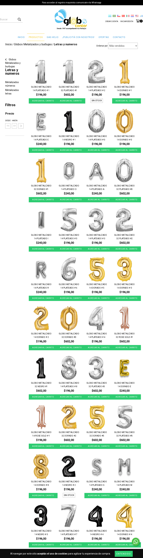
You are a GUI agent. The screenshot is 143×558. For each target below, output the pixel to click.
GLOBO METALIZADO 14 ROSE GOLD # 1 (41, 434)
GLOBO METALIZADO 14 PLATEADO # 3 (96, 237)
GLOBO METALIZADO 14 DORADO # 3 (124, 286)
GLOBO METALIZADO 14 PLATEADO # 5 (69, 237)
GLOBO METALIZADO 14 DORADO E (124, 385)
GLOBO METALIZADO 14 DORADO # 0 (124, 138)
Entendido (123, 554)
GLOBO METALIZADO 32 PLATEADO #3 (96, 385)
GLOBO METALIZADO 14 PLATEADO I (41, 237)
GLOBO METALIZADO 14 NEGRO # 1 (69, 138)
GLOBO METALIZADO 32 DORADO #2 (69, 434)
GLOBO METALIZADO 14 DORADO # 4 (124, 533)
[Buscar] (19, 19)
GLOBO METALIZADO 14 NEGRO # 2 (69, 483)
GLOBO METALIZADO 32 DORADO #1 (41, 187)
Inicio (21, 37)
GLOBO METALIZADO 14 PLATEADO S (96, 483)
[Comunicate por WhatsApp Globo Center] (136, 542)
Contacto (119, 37)
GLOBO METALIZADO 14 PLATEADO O (69, 187)
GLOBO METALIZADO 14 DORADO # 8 (41, 483)
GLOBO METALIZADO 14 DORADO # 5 (96, 286)
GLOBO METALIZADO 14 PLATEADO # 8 (69, 385)
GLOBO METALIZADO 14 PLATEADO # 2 (96, 89)
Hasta (14, 121)
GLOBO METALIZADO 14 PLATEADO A (96, 187)
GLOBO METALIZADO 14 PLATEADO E (41, 138)
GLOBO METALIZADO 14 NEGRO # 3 (41, 533)
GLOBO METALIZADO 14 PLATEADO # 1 (41, 89)
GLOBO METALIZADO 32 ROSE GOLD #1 (124, 335)
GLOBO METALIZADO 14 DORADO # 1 (124, 89)
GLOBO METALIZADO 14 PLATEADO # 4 (96, 335)
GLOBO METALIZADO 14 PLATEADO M (124, 483)
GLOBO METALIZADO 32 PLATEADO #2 (124, 237)
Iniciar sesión (126, 21)
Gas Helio (53, 37)
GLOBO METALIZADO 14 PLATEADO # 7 (69, 533)
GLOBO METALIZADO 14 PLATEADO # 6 (69, 286)
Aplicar (21, 126)
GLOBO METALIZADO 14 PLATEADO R (41, 286)
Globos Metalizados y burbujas (13, 63)
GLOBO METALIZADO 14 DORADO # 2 (41, 335)
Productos (36, 37)
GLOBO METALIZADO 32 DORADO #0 (69, 335)
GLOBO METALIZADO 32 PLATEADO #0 (124, 187)
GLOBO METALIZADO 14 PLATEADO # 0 (96, 138)
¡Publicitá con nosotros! (79, 37)
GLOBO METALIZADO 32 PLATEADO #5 (124, 434)
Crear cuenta (111, 21)
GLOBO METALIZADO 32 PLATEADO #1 (69, 89)
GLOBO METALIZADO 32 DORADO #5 (96, 434)
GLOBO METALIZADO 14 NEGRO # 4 (96, 533)
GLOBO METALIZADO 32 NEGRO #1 (41, 385)
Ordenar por (102, 46)
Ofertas (104, 37)
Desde (7, 121)
